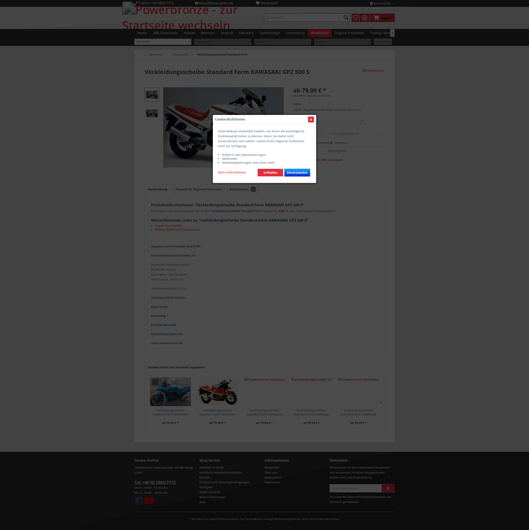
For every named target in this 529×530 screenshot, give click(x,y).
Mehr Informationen (232, 172)
